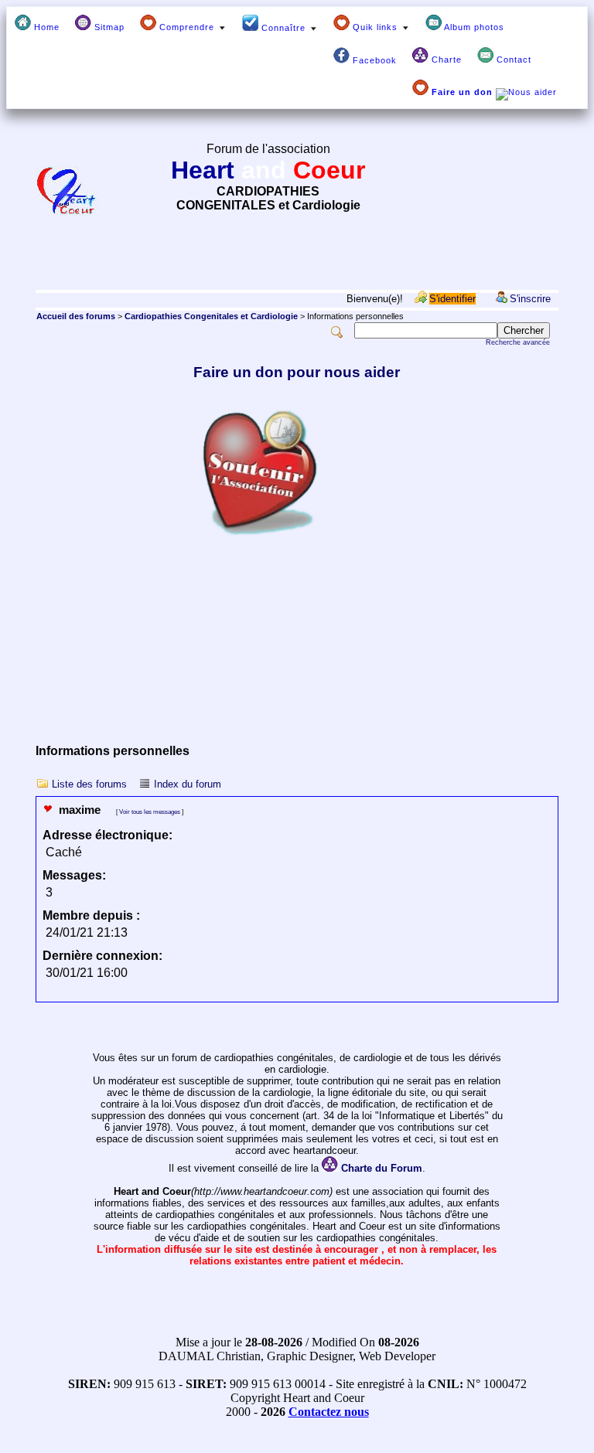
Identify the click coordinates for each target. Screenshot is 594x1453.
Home (45, 27)
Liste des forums (89, 784)
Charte (445, 59)
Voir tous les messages (149, 811)
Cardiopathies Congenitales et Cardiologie (211, 316)
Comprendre (186, 27)
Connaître (283, 27)
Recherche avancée (518, 342)
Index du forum (187, 784)
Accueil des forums (75, 316)
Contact (512, 59)
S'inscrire (530, 299)
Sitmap (108, 27)
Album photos (473, 27)
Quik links (375, 27)
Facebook (373, 60)
